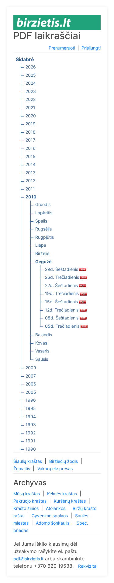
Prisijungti (91, 47)
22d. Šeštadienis (62, 285)
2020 (31, 115)
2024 (31, 83)
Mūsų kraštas (27, 493)
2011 (30, 188)
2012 (30, 180)
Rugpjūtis (44, 237)
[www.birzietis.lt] (43, 21)
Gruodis (42, 204)
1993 (31, 424)
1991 (30, 440)
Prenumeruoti (62, 47)
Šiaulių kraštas (28, 461)
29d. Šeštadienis (62, 269)
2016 (31, 148)
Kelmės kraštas (62, 493)
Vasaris (42, 350)
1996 (31, 400)
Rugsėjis (43, 228)
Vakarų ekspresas (55, 468)
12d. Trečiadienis (62, 309)
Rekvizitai (87, 566)
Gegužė (43, 261)
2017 (30, 139)
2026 (31, 66)
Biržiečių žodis (64, 461)
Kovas (41, 342)
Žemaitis (22, 468)
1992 (31, 432)
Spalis (41, 220)
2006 (31, 383)
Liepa (40, 245)
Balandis (43, 334)
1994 (31, 416)
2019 (31, 123)
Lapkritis (43, 212)
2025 (31, 75)
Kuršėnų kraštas (70, 501)
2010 (31, 196)
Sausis (41, 359)
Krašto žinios (26, 508)
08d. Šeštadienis (62, 317)
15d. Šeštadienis (62, 301)
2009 (31, 367)
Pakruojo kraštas (30, 501)
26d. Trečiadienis (62, 277)
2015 (31, 156)
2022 (31, 99)
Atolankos (56, 508)
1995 (31, 408)
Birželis (42, 253)
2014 (31, 164)
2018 (31, 132)
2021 (30, 107)
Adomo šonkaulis (53, 523)
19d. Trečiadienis (62, 293)
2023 (31, 91)
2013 (31, 172)
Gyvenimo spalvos (50, 515)
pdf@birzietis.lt (28, 558)
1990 (31, 449)
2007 (31, 375)
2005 (31, 392)
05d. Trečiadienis (63, 326)
